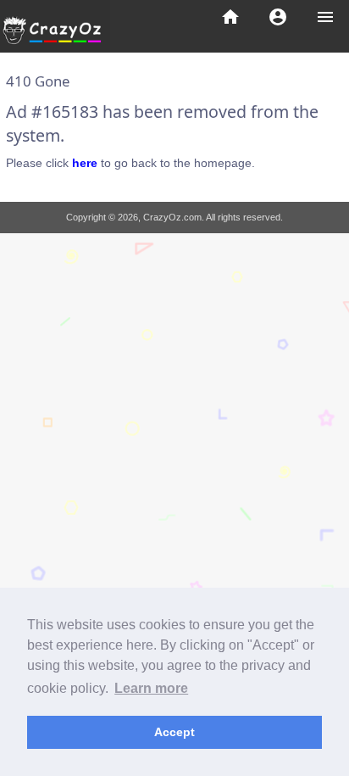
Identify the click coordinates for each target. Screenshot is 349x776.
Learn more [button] (151, 688)
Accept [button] (174, 732)
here (84, 163)
